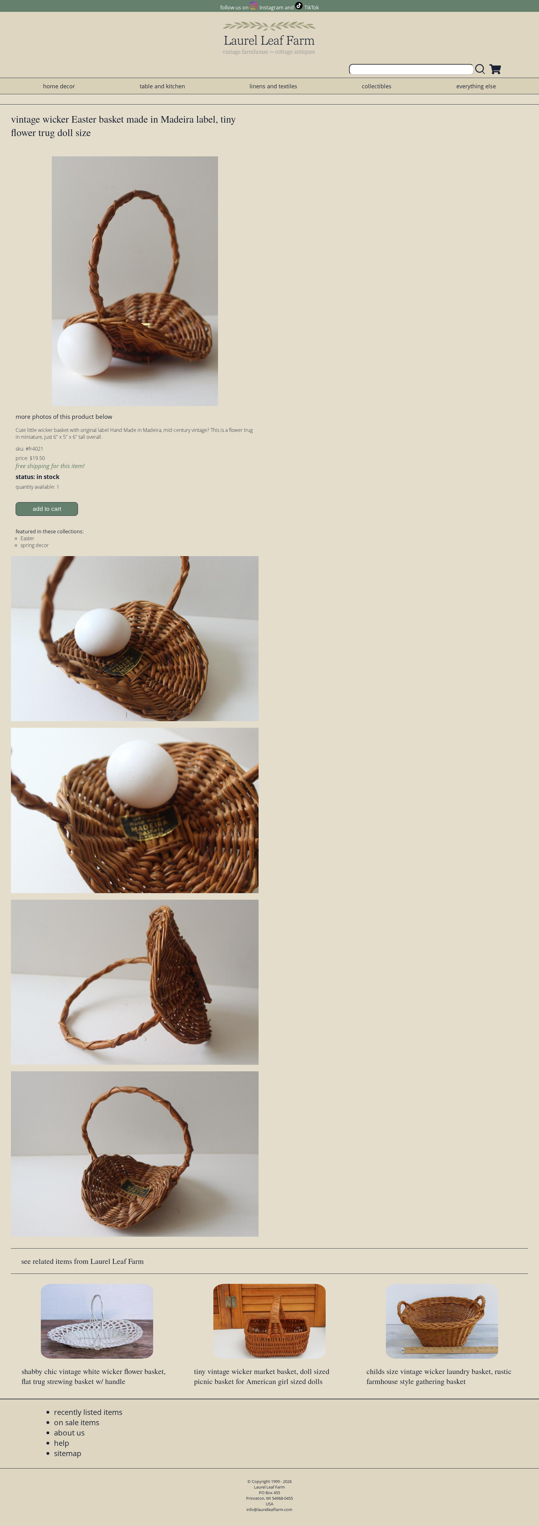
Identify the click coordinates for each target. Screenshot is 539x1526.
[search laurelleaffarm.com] (481, 69)
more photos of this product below (64, 416)
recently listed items (88, 1412)
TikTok (311, 7)
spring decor (35, 545)
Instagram (271, 7)
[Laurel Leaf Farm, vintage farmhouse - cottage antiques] (269, 38)
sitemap (67, 1453)
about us (69, 1432)
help (61, 1443)
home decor (59, 86)
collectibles (376, 86)
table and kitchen (162, 86)
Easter (27, 538)
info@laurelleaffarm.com (269, 1509)
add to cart (47, 509)
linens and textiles (273, 86)
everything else (476, 86)
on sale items (76, 1422)
